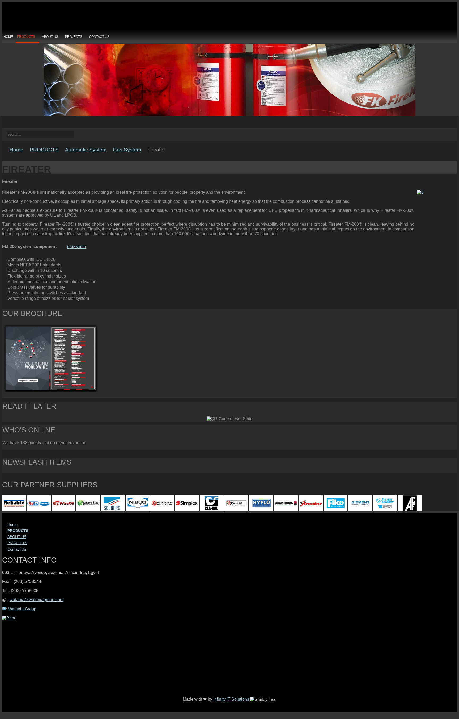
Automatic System (86, 149)
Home (16, 149)
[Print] (8, 618)
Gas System (127, 149)
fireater (26, 169)
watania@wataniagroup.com (36, 599)
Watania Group (22, 609)
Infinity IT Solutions (231, 699)
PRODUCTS (44, 149)
